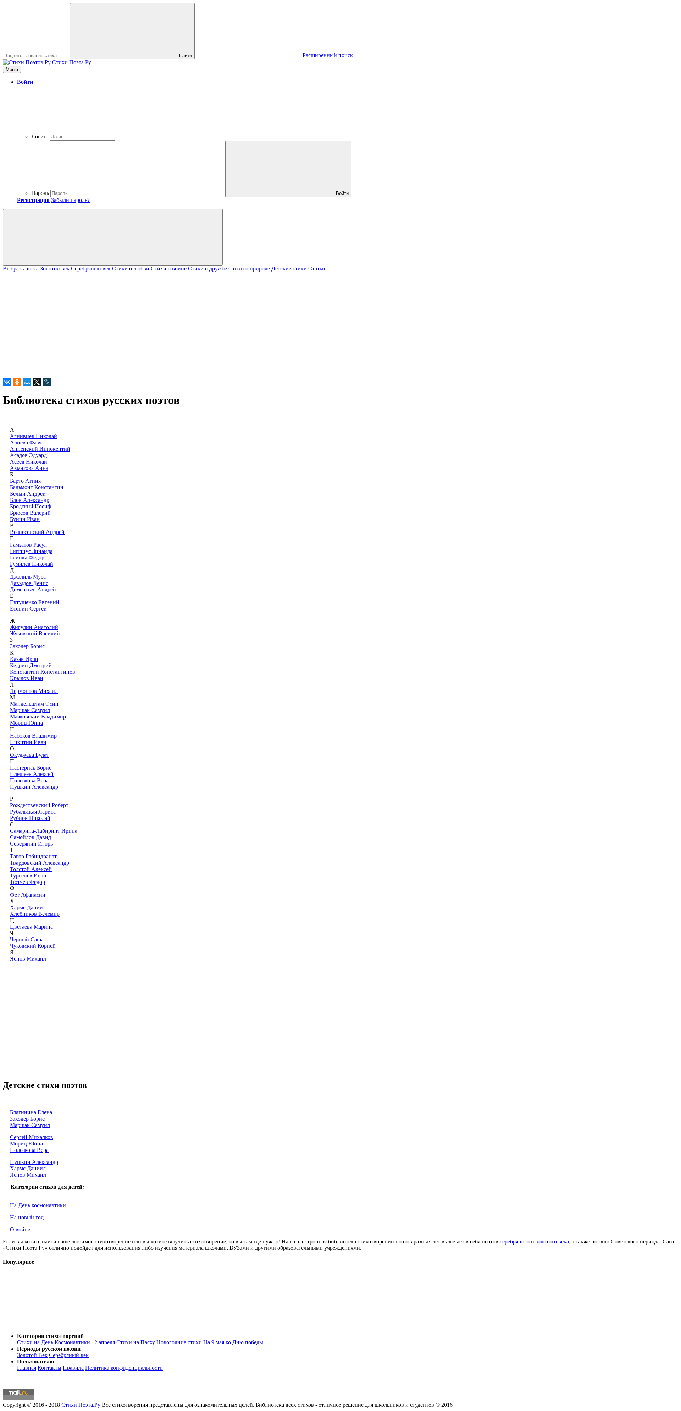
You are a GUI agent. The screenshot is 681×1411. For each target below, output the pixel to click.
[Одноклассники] (17, 382)
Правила (73, 1368)
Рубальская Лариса (33, 812)
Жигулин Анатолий (34, 627)
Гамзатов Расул (28, 545)
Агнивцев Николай (33, 436)
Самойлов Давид (30, 837)
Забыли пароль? (70, 200)
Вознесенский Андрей (37, 532)
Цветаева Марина (31, 927)
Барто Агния (25, 481)
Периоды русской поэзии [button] (49, 1349)
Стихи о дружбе (207, 269)
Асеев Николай (28, 462)
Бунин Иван (25, 519)
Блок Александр (29, 500)
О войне (20, 1229)
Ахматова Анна (29, 468)
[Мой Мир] (27, 382)
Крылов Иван (26, 678)
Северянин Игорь (31, 844)
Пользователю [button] (35, 1361)
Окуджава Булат (29, 755)
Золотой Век (32, 1355)
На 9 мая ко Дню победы (233, 1342)
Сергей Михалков (31, 1137)
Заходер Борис (27, 646)
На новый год (27, 1217)
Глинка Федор (27, 557)
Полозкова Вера (29, 780)
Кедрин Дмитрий (31, 665)
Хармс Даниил (28, 907)
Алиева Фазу (25, 442)
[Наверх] (56, 1324)
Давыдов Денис (29, 583)
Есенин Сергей (28, 609)
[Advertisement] (215, 321)
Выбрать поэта (21, 269)
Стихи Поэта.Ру (80, 1405)
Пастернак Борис (30, 768)
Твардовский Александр (39, 863)
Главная (26, 1368)
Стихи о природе (249, 269)
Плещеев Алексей (32, 774)
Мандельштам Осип (34, 704)
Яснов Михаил (28, 959)
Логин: (39, 136)
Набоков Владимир (33, 736)
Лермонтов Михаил (34, 691)
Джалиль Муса (28, 577)
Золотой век (55, 269)
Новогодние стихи (179, 1342)
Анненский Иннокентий (40, 449)
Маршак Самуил (30, 710)
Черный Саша (27, 939)
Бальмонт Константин (36, 487)
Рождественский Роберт (39, 805)
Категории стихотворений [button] (50, 1336)
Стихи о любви (130, 269)
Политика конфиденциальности (124, 1368)
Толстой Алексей (31, 869)
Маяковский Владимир (38, 716)
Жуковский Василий (35, 633)
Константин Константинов (42, 672)
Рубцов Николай (30, 818)
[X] (37, 382)
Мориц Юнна (26, 723)
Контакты (49, 1368)
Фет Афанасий (27, 895)
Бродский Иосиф (30, 506)
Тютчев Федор (27, 882)
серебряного (515, 1241)
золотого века (552, 1241)
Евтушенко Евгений (34, 602)
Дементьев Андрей (33, 589)
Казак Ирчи (24, 659)
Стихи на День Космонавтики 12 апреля (66, 1342)
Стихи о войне (169, 269)
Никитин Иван (28, 742)
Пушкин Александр (34, 787)
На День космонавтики (38, 1205)
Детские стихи (289, 269)
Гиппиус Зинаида (31, 551)
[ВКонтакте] (7, 382)
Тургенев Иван (28, 876)
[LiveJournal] (47, 382)
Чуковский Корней (33, 946)
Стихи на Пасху (135, 1342)
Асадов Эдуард (28, 455)
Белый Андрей (28, 494)
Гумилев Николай (31, 564)
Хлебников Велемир (35, 914)
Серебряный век (91, 269)
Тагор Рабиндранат (33, 856)
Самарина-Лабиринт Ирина (43, 831)
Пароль (40, 193)
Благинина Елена (31, 1112)
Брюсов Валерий (30, 513)
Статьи (316, 269)
